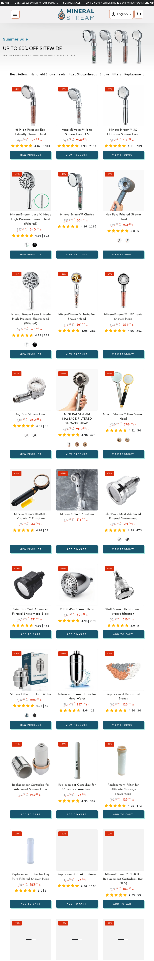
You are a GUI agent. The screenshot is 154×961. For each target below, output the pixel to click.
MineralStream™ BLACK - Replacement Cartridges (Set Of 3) (123, 879)
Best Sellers (19, 74)
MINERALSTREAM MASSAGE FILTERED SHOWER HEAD (77, 419)
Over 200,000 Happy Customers (36, 2)
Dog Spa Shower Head (31, 414)
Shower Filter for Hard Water (30, 694)
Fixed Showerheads (83, 74)
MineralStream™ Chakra (77, 214)
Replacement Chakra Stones (77, 874)
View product (31, 154)
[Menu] (15, 14)
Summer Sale (72, 2)
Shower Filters (110, 74)
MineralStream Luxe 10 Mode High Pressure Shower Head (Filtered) (30, 219)
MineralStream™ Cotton (77, 514)
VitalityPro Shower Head (77, 609)
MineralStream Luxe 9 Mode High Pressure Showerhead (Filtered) (31, 319)
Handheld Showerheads (48, 74)
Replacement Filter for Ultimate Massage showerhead (123, 789)
